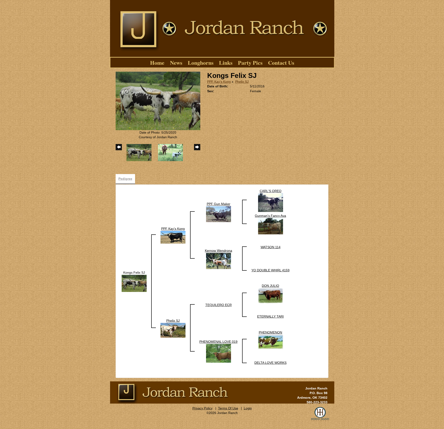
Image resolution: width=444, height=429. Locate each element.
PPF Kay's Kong (219, 81)
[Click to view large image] (158, 100)
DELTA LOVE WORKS (270, 363)
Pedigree (125, 179)
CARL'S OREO (270, 191)
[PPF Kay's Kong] (172, 237)
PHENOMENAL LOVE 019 (218, 341)
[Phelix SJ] (172, 330)
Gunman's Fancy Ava (270, 216)
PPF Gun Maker (218, 204)
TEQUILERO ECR (218, 305)
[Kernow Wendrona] (218, 260)
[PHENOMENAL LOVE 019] (218, 353)
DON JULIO (270, 286)
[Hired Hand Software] (320, 414)
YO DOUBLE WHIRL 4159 (270, 270)
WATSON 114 (271, 247)
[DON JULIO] (270, 295)
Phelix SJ (242, 81)
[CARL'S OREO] (270, 202)
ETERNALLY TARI (270, 316)
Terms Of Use (228, 408)
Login (248, 408)
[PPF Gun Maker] (218, 214)
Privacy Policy (202, 408)
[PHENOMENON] (270, 341)
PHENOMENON (270, 332)
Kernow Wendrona (218, 250)
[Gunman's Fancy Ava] (270, 226)
